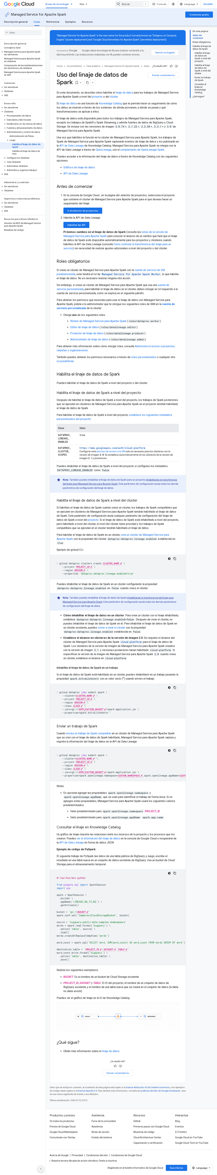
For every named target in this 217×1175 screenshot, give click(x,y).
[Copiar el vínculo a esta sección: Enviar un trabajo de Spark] (100, 726)
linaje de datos (124, 92)
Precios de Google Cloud (62, 1126)
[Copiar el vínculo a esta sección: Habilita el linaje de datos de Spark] (123, 375)
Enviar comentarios (163, 75)
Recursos (87, 21)
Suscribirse (176, 1167)
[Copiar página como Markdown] (87, 83)
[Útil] (171, 66)
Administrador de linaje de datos (89, 339)
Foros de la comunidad (104, 1121)
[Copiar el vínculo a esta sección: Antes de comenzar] (96, 187)
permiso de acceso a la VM (111, 451)
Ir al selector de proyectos (82, 210)
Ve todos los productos (62, 1121)
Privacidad (77, 1155)
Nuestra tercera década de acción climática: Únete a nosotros (84, 1160)
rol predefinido (65, 361)
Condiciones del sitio (97, 1155)
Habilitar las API (76, 224)
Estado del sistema (102, 1137)
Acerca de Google (59, 1155)
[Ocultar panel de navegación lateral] (40, 1168)
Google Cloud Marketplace (64, 1132)
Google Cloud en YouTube (189, 1137)
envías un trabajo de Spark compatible (88, 733)
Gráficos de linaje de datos (79, 167)
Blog (177, 1121)
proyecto (97, 96)
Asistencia (97, 1126)
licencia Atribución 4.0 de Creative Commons (147, 1087)
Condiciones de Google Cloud (126, 1155)
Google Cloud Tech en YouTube (191, 1143)
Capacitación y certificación (148, 1143)
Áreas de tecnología (56, 4)
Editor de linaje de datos (85, 327)
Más (82, 4)
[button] (22, 53)
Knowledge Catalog (110, 103)
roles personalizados (143, 357)
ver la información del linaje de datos (98, 838)
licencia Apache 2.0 (87, 1090)
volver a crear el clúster (111, 627)
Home (60, 66)
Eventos (179, 1126)
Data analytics (93, 66)
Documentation (74, 66)
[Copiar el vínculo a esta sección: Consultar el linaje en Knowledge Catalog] (124, 827)
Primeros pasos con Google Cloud (151, 1126)
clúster (114, 96)
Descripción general (15, 21)
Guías (37, 21)
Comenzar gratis (199, 14)
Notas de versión (100, 1132)
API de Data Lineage (71, 145)
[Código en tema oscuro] (169, 558)
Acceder (208, 4)
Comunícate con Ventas (62, 1137)
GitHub (137, 1121)
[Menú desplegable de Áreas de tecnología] (72, 4)
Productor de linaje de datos (87, 333)
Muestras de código (143, 1132)
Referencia (52, 21)
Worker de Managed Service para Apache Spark (98, 321)
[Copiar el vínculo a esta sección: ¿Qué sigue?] (82, 1043)
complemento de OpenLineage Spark (142, 149)
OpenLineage (103, 149)
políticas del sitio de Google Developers (160, 1090)
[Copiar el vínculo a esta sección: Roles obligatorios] (93, 262)
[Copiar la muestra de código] (174, 558)
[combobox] (132, 4)
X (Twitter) (181, 1132)
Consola (161, 4)
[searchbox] (23, 32)
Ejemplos (70, 21)
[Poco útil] (176, 66)
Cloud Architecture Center (147, 1137)
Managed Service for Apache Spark (38, 14)
